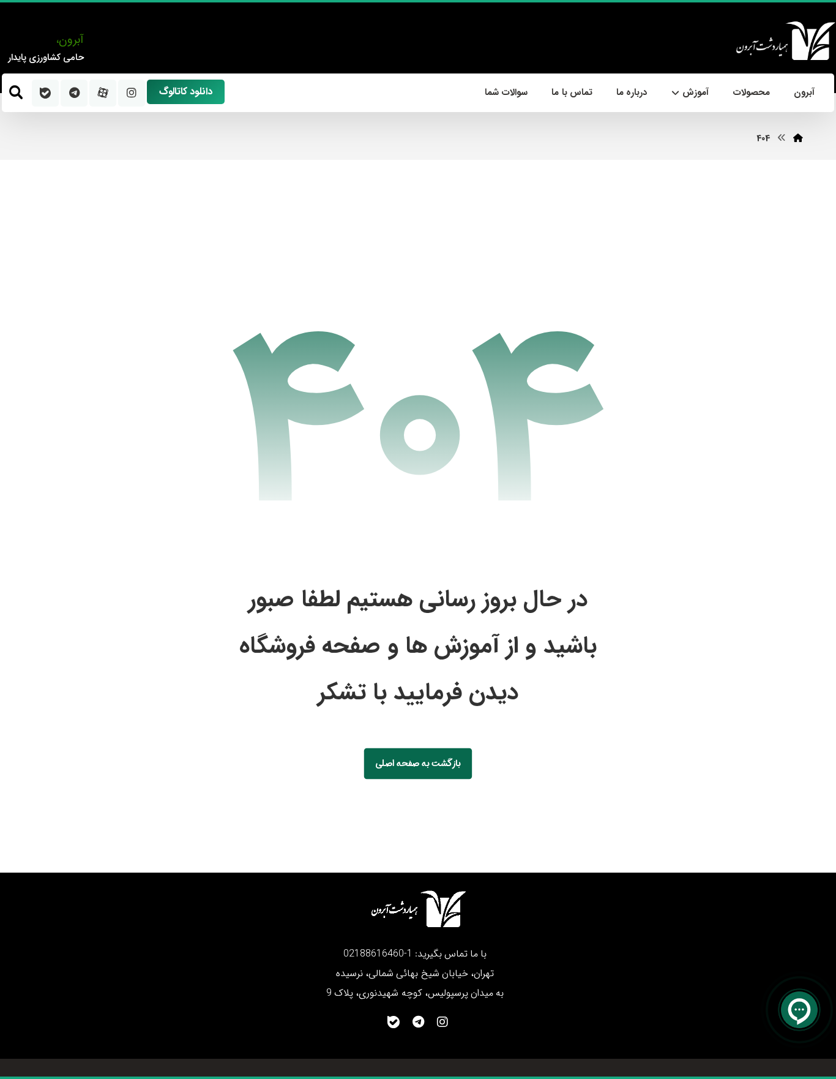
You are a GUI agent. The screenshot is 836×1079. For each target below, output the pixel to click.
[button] (16, 92)
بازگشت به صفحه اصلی (418, 763)
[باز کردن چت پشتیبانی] (799, 1009)
